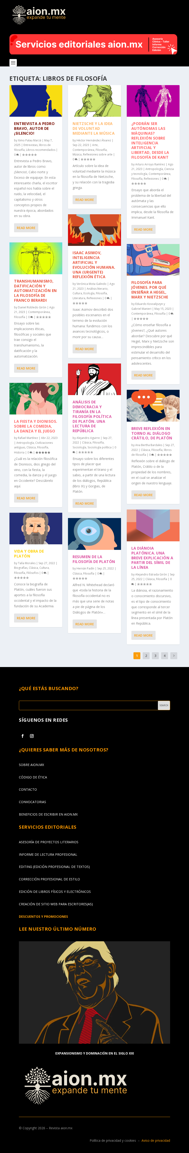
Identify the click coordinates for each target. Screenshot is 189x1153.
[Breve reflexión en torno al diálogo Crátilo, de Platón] (153, 406)
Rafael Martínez (28, 438)
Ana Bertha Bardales (148, 445)
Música (77, 154)
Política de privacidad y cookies (113, 1140)
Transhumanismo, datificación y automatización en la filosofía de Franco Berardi (35, 291)
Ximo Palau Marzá (29, 140)
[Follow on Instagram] (31, 736)
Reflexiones (94, 298)
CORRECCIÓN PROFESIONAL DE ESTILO (49, 879)
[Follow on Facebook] (22, 736)
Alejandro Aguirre (88, 438)
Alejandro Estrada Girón (151, 574)
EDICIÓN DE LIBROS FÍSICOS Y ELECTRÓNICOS (55, 891)
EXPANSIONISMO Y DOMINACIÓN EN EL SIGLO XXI (94, 1053)
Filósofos (32, 573)
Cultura (44, 568)
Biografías (20, 568)
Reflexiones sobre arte (97, 154)
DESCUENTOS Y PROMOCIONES (43, 916)
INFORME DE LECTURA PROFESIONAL (48, 854)
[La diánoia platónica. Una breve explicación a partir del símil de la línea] (153, 525)
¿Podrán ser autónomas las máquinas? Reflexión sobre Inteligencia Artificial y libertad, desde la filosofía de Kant (150, 140)
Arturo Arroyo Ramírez (150, 164)
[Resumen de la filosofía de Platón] (94, 534)
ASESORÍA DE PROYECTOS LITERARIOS (48, 842)
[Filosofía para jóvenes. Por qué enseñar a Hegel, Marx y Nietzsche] (153, 260)
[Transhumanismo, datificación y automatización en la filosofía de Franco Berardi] (35, 258)
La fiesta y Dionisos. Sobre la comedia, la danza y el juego (35, 426)
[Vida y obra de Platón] (35, 529)
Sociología (79, 447)
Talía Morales (26, 563)
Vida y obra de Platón (29, 554)
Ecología (88, 293)
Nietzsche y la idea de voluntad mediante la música (94, 128)
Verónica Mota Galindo (91, 284)
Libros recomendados (40, 150)
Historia (19, 452)
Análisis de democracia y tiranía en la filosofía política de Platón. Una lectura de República (92, 416)
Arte (95, 145)
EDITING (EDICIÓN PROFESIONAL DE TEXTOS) (54, 866)
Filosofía (19, 317)
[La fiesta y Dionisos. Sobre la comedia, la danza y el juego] (35, 399)
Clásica (31, 447)
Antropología (25, 443)
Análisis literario (97, 289)
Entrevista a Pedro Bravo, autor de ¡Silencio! (34, 128)
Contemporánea (39, 312)
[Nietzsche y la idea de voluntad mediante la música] (94, 101)
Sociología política (100, 447)
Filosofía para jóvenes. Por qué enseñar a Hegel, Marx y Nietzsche (149, 289)
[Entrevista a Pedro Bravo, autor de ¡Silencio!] (35, 101)
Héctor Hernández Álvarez (94, 140)
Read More (26, 228)
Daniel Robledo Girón (32, 307)
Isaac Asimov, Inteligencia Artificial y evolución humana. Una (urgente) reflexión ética (94, 264)
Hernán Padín (85, 568)
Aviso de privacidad (156, 1140)
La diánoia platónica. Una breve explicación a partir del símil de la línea (152, 558)
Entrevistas (31, 145)
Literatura (79, 298)
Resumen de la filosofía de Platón (94, 559)
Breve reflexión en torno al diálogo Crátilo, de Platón (151, 433)
